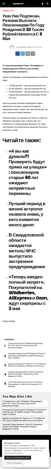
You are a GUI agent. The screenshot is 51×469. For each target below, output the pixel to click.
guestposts (22, 47)
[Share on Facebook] (17, 53)
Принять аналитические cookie (17, 458)
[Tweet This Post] (22, 53)
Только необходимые (14, 463)
